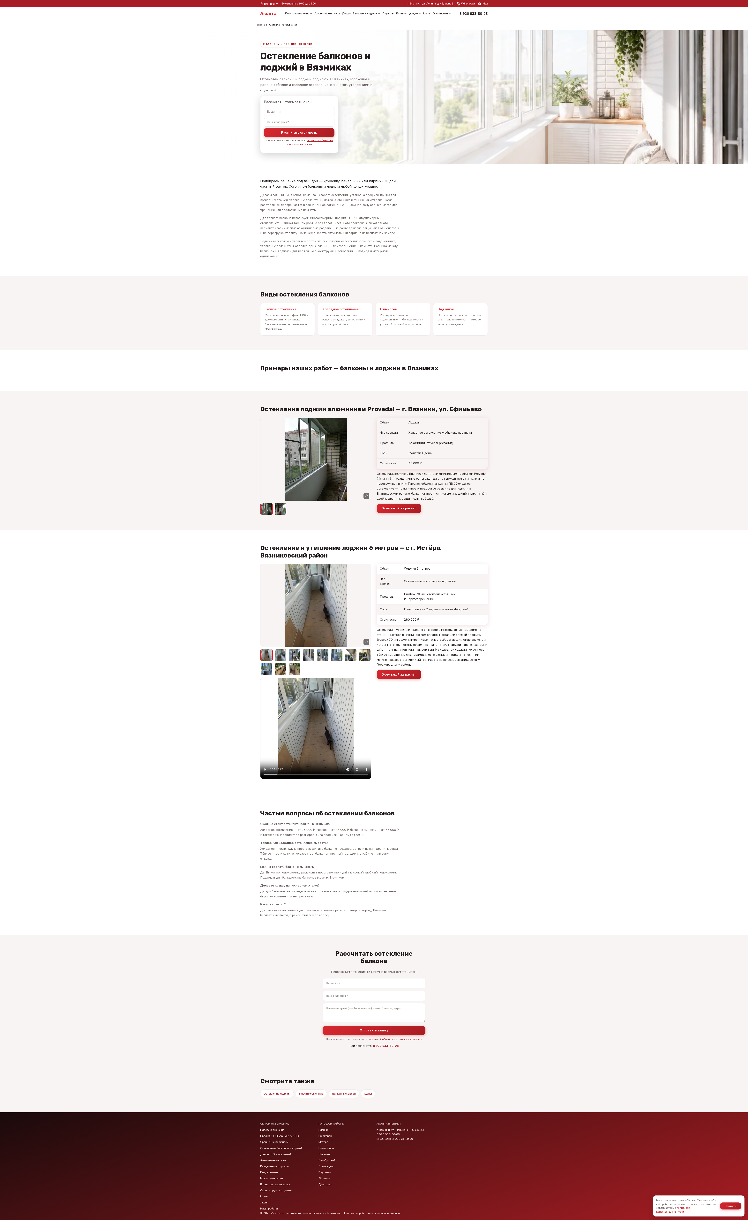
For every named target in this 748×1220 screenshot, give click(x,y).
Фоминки (324, 1178)
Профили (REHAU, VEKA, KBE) (279, 1136)
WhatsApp (468, 3)
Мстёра (323, 1142)
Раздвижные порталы (274, 1166)
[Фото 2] (280, 509)
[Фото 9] (266, 669)
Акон (268, 13)
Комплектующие (407, 13)
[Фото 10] (280, 669)
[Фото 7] (350, 655)
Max (485, 3)
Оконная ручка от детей (276, 1190)
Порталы (388, 13)
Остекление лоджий (277, 1094)
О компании (440, 13)
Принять (731, 1206)
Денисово (325, 1184)
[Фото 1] (266, 509)
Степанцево (326, 1166)
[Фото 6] (336, 655)
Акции (264, 1202)
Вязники (323, 1130)
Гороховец (325, 1136)
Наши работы (269, 1208)
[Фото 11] (294, 669)
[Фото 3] (294, 655)
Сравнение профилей (274, 1142)
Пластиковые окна (297, 13)
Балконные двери (344, 1094)
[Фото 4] (308, 655)
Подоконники (269, 1172)
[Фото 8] (364, 655)
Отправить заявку (374, 1030)
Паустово (324, 1172)
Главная (262, 25)
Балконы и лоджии (365, 13)
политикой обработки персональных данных (395, 1039)
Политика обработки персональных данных (371, 1213)
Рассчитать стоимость (299, 132)
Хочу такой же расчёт (399, 508)
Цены (426, 13)
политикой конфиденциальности (673, 1209)
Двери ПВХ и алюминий (275, 1154)
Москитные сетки (271, 1178)
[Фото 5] (322, 655)
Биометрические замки (275, 1184)
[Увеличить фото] (315, 459)
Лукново (324, 1154)
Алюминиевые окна (327, 13)
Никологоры (326, 1148)
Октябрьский (326, 1160)
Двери (346, 13)
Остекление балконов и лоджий (281, 1148)
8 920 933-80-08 (386, 1046)
